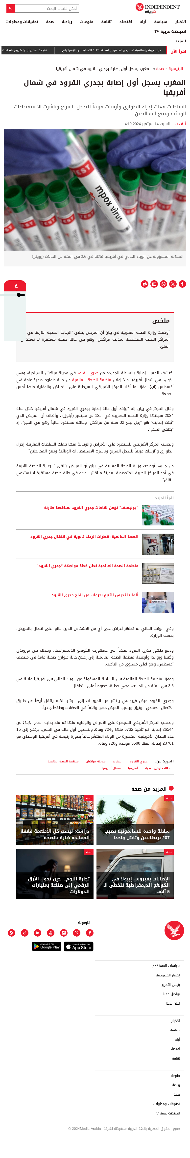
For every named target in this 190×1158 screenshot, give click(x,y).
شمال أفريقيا (111, 768)
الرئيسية (175, 68)
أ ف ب (180, 124)
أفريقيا (133, 768)
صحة (50, 21)
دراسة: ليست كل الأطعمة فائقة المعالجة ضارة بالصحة (55, 834)
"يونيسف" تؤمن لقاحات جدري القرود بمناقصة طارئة (91, 508)
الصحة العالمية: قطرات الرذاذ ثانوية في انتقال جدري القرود (84, 537)
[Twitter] (76, 933)
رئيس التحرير (171, 985)
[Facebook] (90, 933)
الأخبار (180, 21)
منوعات (86, 21)
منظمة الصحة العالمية (91, 380)
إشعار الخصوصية (168, 975)
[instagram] (64, 933)
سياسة (160, 21)
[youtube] (50, 933)
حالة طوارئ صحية (157, 768)
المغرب (117, 761)
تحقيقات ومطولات (21, 21)
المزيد (180, 41)
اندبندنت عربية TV (170, 31)
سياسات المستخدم (166, 966)
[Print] (144, 284)
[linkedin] (37, 933)
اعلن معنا (173, 1003)
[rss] (11, 933)
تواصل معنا (171, 994)
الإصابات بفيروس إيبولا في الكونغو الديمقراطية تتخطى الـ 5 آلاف (137, 885)
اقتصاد (125, 21)
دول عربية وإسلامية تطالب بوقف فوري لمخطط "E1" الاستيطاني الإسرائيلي (126, 50)
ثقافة (106, 21)
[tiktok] (24, 933)
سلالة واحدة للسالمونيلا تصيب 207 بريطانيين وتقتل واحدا (137, 834)
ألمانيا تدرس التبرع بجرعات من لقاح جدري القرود (94, 595)
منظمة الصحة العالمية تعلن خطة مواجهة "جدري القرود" (87, 566)
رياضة (67, 21)
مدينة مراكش (96, 761)
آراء (143, 21)
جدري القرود (87, 373)
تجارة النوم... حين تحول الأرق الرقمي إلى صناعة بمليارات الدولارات (59, 885)
